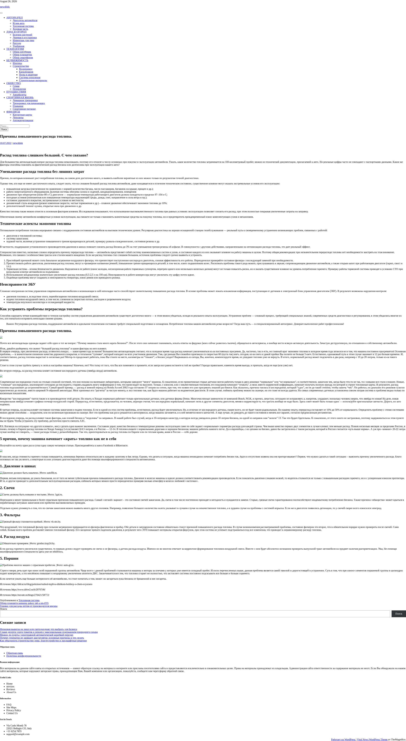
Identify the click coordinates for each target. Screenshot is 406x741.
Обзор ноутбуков (22, 51)
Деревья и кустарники (25, 37)
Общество (13, 83)
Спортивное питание (24, 109)
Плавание (18, 106)
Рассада (17, 43)
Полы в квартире (28, 74)
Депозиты (18, 117)
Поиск (3, 609)
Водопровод (25, 69)
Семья (16, 86)
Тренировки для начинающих (29, 103)
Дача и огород (16, 31)
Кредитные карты (22, 114)
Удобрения (18, 46)
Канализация (26, 71)
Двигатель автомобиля (25, 20)
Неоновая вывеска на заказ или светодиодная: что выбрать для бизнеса (38, 629)
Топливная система (23, 26)
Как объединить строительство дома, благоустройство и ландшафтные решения (43, 640)
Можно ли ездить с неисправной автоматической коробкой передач (36, 635)
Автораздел (14, 17)
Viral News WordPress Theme (372, 739)
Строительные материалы (33, 80)
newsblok (5, 6)
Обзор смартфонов (23, 57)
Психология (19, 89)
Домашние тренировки (25, 100)
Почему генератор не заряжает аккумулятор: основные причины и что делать (42, 637)
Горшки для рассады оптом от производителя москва (28, 606)
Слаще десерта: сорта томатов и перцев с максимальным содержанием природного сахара (49, 632)
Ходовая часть (20, 29)
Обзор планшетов (22, 54)
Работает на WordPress (343, 739)
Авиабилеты (19, 94)
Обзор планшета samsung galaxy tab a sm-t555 (24, 603)
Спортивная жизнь (19, 97)
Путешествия (16, 91)
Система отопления (29, 77)
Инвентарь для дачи (23, 40)
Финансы (13, 111)
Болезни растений (22, 34)
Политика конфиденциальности (23, 656)
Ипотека (17, 63)
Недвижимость (17, 60)
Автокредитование (23, 120)
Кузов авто (18, 23)
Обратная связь (14, 653)
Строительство (21, 66)
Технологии (15, 49)
